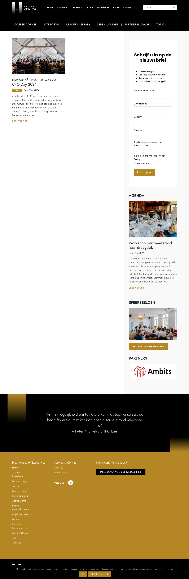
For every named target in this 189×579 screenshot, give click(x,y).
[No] (185, 572)
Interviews (51, 24)
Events (77, 7)
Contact (129, 7)
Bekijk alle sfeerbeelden (148, 346)
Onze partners (20, 532)
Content (63, 7)
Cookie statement (100, 574)
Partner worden (20, 527)
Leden (89, 7)
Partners (103, 7)
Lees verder (19, 121)
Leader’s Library (21, 490)
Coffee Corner (25, 24)
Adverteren (60, 472)
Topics (161, 24)
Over (116, 7)
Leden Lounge (107, 24)
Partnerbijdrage (137, 24)
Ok (83, 574)
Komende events (21, 509)
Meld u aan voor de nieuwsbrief (121, 471)
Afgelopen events (21, 514)
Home (50, 7)
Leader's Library (78, 24)
